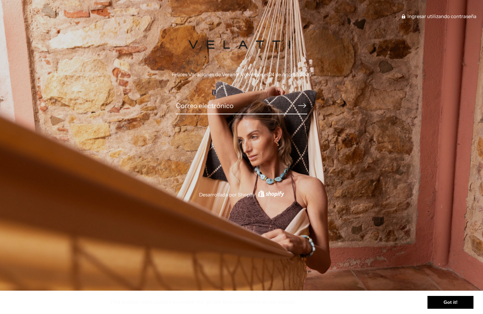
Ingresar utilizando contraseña (441, 16)
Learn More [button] (312, 302)
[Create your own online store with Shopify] (270, 194)
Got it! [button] (451, 302)
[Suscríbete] (302, 105)
